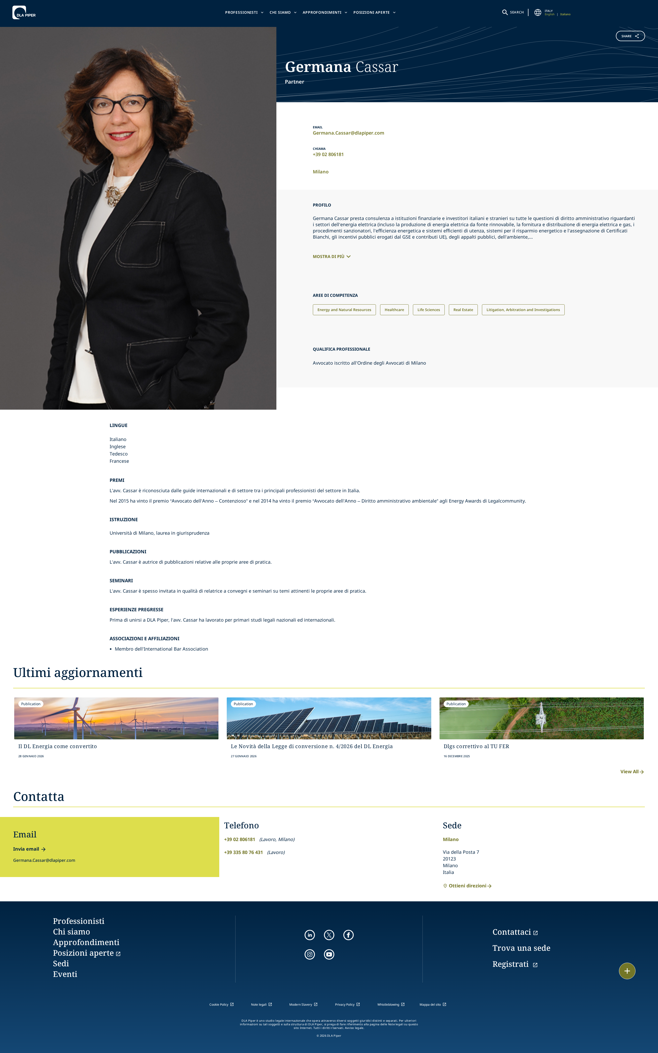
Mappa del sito (430, 1004)
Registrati (512, 964)
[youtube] (329, 954)
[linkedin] (310, 935)
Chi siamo (280, 12)
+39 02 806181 (328, 154)
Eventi (65, 974)
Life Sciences (429, 309)
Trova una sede (521, 947)
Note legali (259, 1004)
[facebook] (348, 935)
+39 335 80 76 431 (243, 852)
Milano (321, 171)
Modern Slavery (300, 1004)
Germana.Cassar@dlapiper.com (348, 133)
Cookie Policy (218, 1004)
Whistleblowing (388, 1004)
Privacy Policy (344, 1004)
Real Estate (463, 309)
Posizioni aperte (371, 12)
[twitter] (329, 935)
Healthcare (394, 309)
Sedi (61, 963)
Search (517, 12)
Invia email (26, 849)
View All (630, 771)
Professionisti (241, 12)
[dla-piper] (25, 12)
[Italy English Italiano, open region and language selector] (538, 12)
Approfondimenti (322, 12)
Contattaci (512, 931)
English (550, 14)
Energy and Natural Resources (344, 309)
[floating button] (627, 971)
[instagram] (310, 954)
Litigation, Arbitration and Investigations (523, 309)
